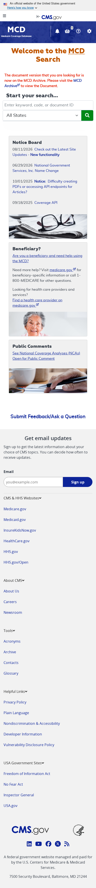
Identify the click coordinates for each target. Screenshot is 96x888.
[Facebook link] (48, 844)
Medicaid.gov (15, 519)
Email (9, 471)
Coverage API (45, 203)
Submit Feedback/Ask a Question (48, 416)
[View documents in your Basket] (68, 32)
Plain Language (16, 712)
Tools (8, 630)
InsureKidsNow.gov (20, 530)
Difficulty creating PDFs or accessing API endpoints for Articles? (45, 187)
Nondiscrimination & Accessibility (32, 723)
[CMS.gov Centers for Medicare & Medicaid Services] (48, 17)
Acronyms (12, 641)
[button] (57, 32)
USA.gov (10, 805)
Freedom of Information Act (27, 773)
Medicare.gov (15, 509)
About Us (11, 591)
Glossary (11, 673)
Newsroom (13, 612)
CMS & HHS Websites (21, 498)
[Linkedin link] (29, 844)
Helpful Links (14, 691)
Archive (10, 652)
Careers (10, 601)
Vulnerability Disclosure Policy (29, 744)
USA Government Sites (23, 763)
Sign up (77, 482)
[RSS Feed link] (66, 844)
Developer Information (23, 734)
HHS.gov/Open (16, 562)
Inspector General (19, 795)
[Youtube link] (38, 844)
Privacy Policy (15, 702)
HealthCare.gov (16, 540)
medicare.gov (61, 270)
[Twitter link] (58, 844)
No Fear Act (13, 784)
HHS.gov (11, 551)
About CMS (13, 580)
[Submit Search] (87, 115)
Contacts (11, 662)
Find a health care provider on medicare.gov (37, 302)
